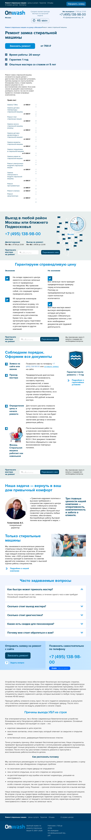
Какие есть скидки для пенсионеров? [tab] (30, 624)
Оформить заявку (76, 4)
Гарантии (42, 3)
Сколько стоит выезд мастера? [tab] (26, 606)
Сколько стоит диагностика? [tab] (25, 615)
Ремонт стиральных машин (15, 3)
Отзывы (50, 3)
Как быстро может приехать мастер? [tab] (30, 589)
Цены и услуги (33, 3)
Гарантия (43, 817)
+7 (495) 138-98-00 (72, 15)
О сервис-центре (11, 5)
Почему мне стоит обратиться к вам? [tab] (30, 632)
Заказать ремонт (20, 46)
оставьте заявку (51, 366)
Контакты (22, 5)
